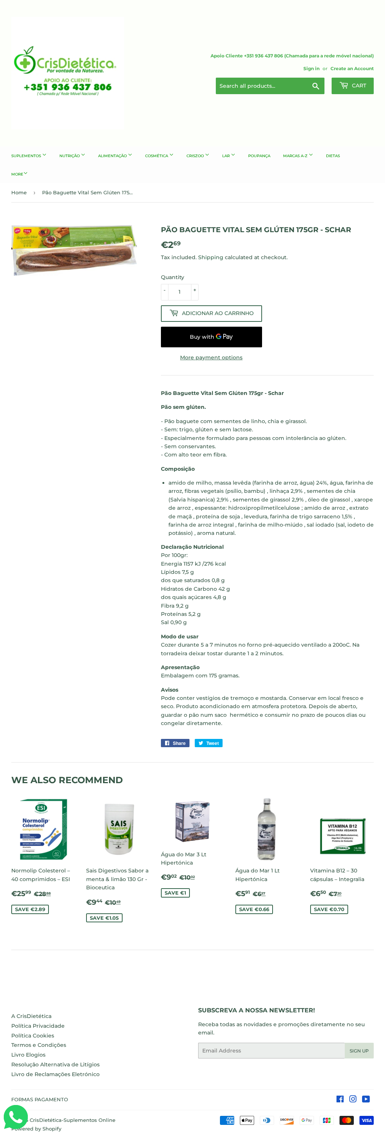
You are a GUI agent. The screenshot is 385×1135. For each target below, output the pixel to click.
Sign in (311, 68)
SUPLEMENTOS (26, 155)
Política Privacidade (38, 1025)
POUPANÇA (259, 155)
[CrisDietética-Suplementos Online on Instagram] (353, 1100)
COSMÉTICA (157, 155)
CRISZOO (195, 155)
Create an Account (352, 68)
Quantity (172, 277)
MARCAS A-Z (296, 155)
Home (19, 192)
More (17, 174)
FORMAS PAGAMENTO (39, 1099)
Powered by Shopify (36, 1129)
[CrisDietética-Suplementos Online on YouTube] (366, 1100)
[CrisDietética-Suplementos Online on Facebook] (340, 1100)
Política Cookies (32, 1035)
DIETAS (333, 155)
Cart (358, 85)
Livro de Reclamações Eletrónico (55, 1074)
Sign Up (359, 1051)
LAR (226, 155)
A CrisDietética (31, 1016)
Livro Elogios (28, 1054)
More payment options (211, 357)
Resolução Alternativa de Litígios (55, 1064)
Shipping (210, 257)
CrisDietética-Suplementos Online (72, 1120)
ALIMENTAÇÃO (113, 155)
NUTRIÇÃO (70, 155)
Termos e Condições (38, 1045)
